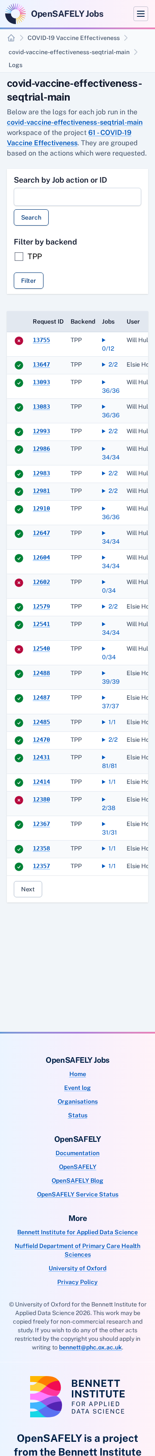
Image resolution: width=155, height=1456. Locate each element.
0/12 (108, 348)
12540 (41, 648)
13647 (41, 364)
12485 (41, 722)
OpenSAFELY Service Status (77, 1194)
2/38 (108, 807)
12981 (41, 490)
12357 (41, 866)
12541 (41, 624)
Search (31, 217)
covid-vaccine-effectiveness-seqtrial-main (69, 52)
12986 (41, 448)
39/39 (111, 681)
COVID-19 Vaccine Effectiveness (74, 37)
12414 (41, 781)
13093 (41, 382)
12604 (41, 557)
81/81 (109, 765)
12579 (41, 606)
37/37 (110, 706)
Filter (28, 280)
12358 (41, 848)
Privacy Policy (77, 1282)
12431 (41, 757)
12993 (41, 431)
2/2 (113, 364)
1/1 (112, 722)
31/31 (109, 832)
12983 (41, 473)
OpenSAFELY (77, 1166)
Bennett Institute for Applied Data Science (77, 1232)
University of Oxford (77, 1268)
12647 (41, 532)
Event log (77, 1087)
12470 (41, 739)
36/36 (111, 390)
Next (28, 889)
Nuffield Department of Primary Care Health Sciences (77, 1250)
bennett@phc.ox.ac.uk (90, 1347)
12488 (41, 673)
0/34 (109, 590)
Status (77, 1115)
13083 (41, 406)
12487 (41, 697)
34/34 (111, 457)
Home (77, 1074)
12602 (41, 581)
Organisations (78, 1101)
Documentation (77, 1153)
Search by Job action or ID (60, 179)
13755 (41, 339)
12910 (41, 508)
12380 (41, 799)
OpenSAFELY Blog (77, 1180)
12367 (41, 823)
